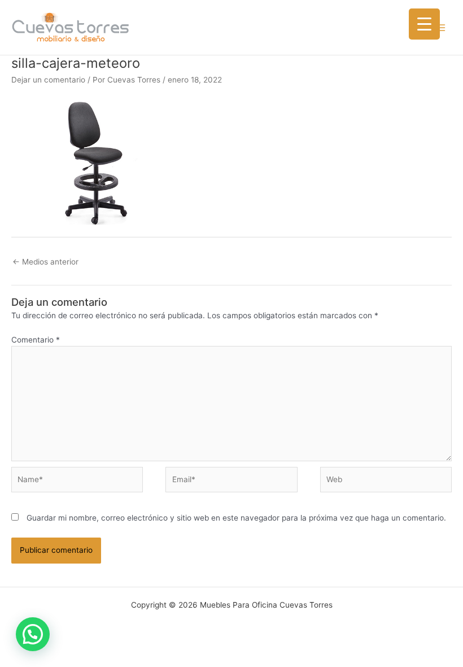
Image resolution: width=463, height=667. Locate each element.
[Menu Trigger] (424, 24)
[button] (33, 634)
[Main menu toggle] (441, 27)
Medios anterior (45, 261)
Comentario (35, 339)
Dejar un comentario (48, 79)
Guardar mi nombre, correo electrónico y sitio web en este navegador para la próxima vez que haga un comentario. (236, 517)
